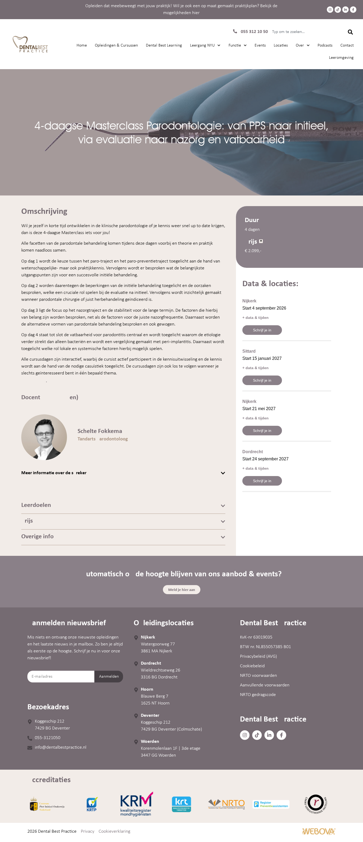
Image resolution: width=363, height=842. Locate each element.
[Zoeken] (350, 31)
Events (260, 45)
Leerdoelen (36, 505)
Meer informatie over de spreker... (55, 473)
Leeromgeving (341, 58)
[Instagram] (330, 9)
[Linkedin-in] (345, 9)
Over (300, 45)
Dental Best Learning (164, 45)
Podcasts (325, 45)
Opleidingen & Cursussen (116, 45)
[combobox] (304, 31)
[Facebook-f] (353, 9)
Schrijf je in (262, 330)
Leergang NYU (202, 45)
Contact (347, 45)
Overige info (37, 536)
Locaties (281, 45)
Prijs (27, 521)
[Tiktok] (338, 9)
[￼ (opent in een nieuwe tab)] (319, 834)
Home (82, 45)
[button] (123, 473)
